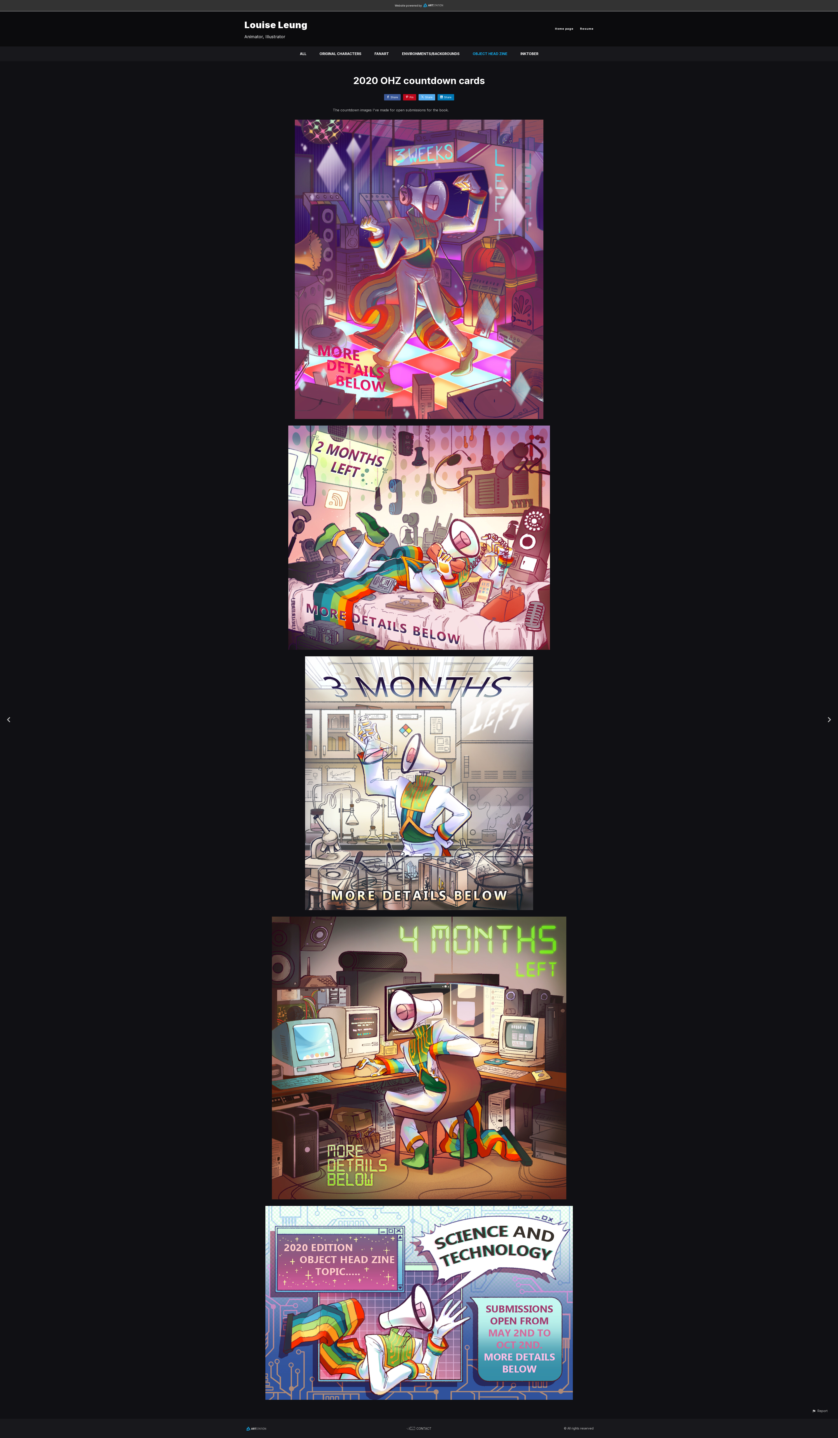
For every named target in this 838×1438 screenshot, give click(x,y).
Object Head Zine (490, 54)
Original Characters (340, 54)
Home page (564, 28)
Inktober (529, 54)
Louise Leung (275, 24)
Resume (587, 28)
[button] (819, 1410)
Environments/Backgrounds (431, 54)
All (303, 54)
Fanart (381, 54)
